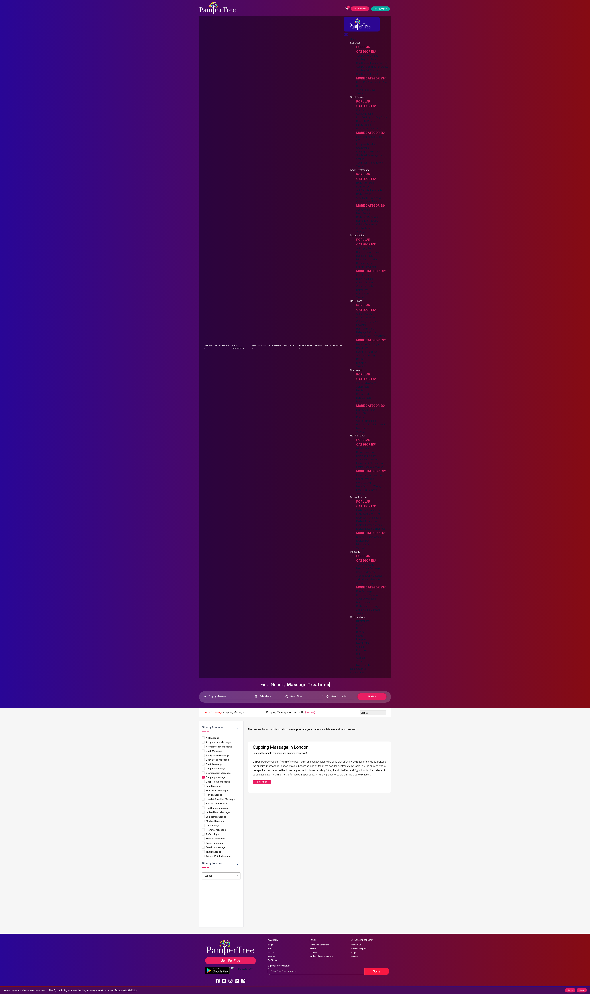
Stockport (361, 657)
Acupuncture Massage (368, 609)
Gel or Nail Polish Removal (370, 424)
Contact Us (356, 945)
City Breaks (362, 110)
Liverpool (361, 639)
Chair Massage (214, 764)
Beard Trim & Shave (367, 351)
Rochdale (361, 650)
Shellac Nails (363, 394)
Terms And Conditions (319, 945)
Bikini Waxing (363, 448)
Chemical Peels (364, 286)
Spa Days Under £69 (367, 55)
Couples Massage (366, 572)
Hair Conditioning (365, 328)
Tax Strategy (273, 960)
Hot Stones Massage (367, 595)
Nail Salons (290, 346)
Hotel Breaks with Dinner (369, 128)
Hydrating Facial (365, 255)
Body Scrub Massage (368, 606)
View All (360, 93)
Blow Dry (361, 362)
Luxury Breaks (363, 124)
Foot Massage (364, 591)
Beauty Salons (259, 346)
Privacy (313, 948)
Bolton (359, 624)
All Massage (212, 738)
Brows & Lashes (323, 346)
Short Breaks (222, 346)
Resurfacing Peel (365, 263)
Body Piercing (363, 194)
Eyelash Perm (363, 540)
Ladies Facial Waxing (367, 459)
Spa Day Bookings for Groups (372, 66)
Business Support (359, 948)
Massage (337, 346)
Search (372, 696)
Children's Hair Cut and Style (371, 336)
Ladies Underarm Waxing (369, 466)
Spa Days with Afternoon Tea (371, 63)
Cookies (313, 952)
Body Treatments (238, 347)
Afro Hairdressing (365, 355)
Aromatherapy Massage (369, 575)
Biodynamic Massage (217, 755)
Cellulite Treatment (366, 282)
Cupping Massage (366, 583)
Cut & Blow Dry (364, 313)
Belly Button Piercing (367, 220)
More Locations (364, 665)
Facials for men (364, 275)
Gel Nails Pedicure (366, 420)
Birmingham (362, 620)
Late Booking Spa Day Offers (371, 117)
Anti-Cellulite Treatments (369, 190)
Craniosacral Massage (218, 773)
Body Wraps (363, 186)
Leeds (359, 635)
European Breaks (365, 144)
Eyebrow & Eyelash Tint (368, 510)
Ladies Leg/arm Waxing (369, 475)
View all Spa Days (365, 89)
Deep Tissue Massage (368, 568)
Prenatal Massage (216, 830)
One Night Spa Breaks (368, 151)
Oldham (360, 646)
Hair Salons (275, 346)
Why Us (271, 952)
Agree (570, 990)
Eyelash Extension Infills (369, 525)
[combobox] (221, 875)
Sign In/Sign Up (358, 668)
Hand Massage (214, 795)
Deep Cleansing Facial (368, 252)
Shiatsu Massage (215, 838)
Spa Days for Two (366, 59)
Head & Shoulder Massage (220, 799)
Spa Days (207, 346)
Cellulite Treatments (366, 224)
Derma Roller (363, 293)
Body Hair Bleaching (367, 217)
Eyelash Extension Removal (371, 528)
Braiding (360, 359)
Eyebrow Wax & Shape (368, 517)
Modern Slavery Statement (321, 956)
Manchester (362, 643)
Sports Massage (365, 564)
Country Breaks (364, 113)
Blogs (270, 945)
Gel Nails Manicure (366, 383)
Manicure (361, 401)
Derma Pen (362, 289)
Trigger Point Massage (218, 856)
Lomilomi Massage (216, 817)
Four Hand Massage (217, 790)
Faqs (353, 952)
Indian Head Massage (368, 579)
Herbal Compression (217, 803)
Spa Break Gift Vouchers (369, 162)
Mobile (360, 390)
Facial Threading (365, 478)
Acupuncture (363, 209)
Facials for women (366, 266)
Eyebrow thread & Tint (368, 514)
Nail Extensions (364, 428)
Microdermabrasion (367, 259)
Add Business (357, 672)
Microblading (363, 544)
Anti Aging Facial (365, 248)
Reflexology (212, 834)
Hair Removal (305, 346)
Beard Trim (362, 348)
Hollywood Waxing (366, 455)
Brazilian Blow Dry (365, 317)
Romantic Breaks (365, 121)
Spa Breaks (362, 147)
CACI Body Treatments (368, 197)
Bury (358, 628)
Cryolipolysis (363, 228)
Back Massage (364, 602)
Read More (262, 782)
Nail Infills (361, 413)
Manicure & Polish (365, 409)
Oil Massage (212, 825)
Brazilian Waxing (365, 452)
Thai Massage (213, 852)
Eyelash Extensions (366, 521)
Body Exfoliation (365, 182)
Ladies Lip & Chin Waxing (369, 463)
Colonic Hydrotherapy (368, 201)
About (270, 948)
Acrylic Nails (362, 386)
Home (353, 39)
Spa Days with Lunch (367, 74)
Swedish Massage (366, 598)
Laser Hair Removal (366, 490)
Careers (354, 956)
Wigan (359, 661)
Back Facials (363, 213)
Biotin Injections (364, 278)
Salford (360, 654)
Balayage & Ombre (366, 332)
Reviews (271, 956)
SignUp (376, 971)
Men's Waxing (363, 482)
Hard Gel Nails (363, 397)
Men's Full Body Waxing (368, 486)
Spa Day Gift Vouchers (368, 70)
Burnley (360, 632)
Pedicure (361, 417)
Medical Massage (215, 821)
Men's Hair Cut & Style (367, 344)
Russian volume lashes (368, 537)
